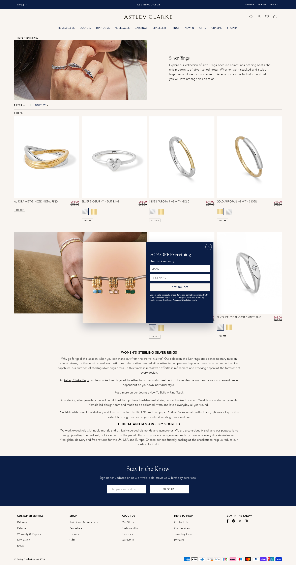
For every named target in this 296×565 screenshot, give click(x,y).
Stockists (127, 534)
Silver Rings (32, 38)
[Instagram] (246, 521)
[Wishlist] (267, 16)
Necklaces (122, 27)
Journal (261, 4)
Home (20, 38)
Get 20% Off (180, 287)
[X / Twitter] (240, 521)
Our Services (182, 528)
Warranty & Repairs (29, 534)
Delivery (22, 522)
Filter (19, 105)
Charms (216, 27)
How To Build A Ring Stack (166, 392)
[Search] (251, 17)
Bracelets (160, 27)
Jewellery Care (183, 534)
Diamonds (103, 27)
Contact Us (181, 522)
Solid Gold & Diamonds (83, 522)
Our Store (128, 540)
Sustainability (130, 528)
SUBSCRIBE (169, 489)
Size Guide (23, 540)
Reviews (249, 4)
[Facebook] (228, 521)
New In (189, 27)
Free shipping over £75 (148, 4)
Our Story (128, 522)
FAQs (20, 546)
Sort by (40, 105)
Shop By (232, 27)
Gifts (202, 27)
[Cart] (275, 17)
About (274, 4)
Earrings (141, 27)
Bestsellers (66, 27)
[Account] (259, 17)
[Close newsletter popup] (208, 247)
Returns (21, 528)
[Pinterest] (233, 521)
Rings (176, 27)
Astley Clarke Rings (76, 380)
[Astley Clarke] (148, 18)
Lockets (85, 27)
